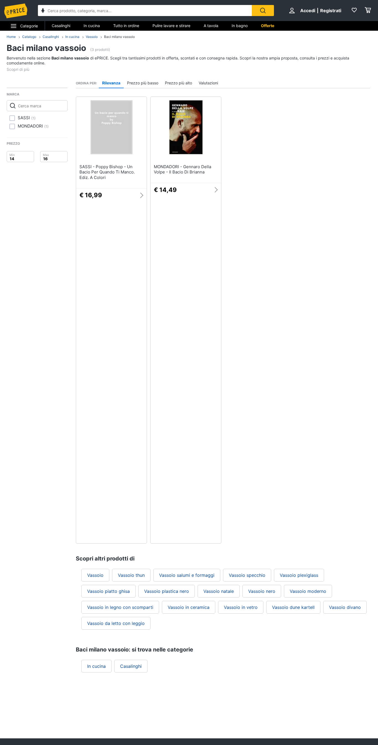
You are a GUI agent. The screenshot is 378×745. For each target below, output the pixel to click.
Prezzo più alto (178, 83)
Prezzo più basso (142, 83)
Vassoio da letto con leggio (116, 623)
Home (11, 37)
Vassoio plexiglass (299, 575)
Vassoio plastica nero (166, 591)
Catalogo (29, 37)
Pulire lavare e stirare (171, 25)
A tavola (211, 25)
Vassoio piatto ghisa (108, 591)
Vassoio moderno (308, 591)
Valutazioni (208, 83)
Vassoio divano (345, 607)
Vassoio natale (218, 591)
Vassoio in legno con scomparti (120, 607)
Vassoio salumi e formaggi (186, 575)
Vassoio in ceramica (188, 607)
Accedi (307, 10)
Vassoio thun (131, 575)
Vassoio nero (261, 591)
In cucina (92, 25)
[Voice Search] (43, 11)
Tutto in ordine (126, 25)
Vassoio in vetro (241, 607)
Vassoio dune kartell (293, 607)
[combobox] (145, 10)
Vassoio (92, 37)
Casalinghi (61, 25)
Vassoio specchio (247, 575)
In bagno (240, 25)
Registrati (330, 10)
